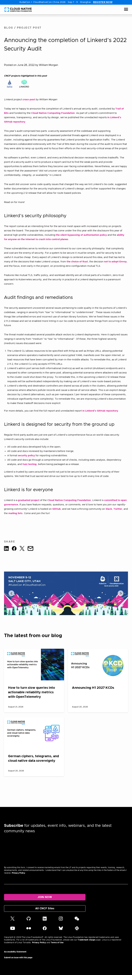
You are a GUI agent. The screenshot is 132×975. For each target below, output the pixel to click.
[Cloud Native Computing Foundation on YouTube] (12, 930)
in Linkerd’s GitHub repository (100, 411)
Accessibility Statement (15, 952)
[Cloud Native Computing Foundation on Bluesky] (61, 930)
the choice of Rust (77, 261)
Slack (109, 509)
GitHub (56, 509)
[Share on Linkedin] (6, 549)
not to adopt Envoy (115, 261)
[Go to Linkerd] (24, 84)
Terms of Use (57, 943)
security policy (26, 455)
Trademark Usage (86, 940)
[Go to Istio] (9, 84)
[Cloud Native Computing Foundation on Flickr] (28, 930)
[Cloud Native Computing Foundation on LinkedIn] (45, 920)
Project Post (29, 27)
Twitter (117, 509)
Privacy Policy (18, 873)
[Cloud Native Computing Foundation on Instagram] (61, 920)
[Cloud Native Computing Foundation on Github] (29, 920)
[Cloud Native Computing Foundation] (18, 9)
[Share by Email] (30, 549)
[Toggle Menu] (126, 9)
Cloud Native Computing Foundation (53, 113)
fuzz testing (30, 464)
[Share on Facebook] (14, 549)
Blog (8, 27)
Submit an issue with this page (18, 958)
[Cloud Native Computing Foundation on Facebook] (45, 930)
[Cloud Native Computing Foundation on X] (12, 920)
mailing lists (15, 513)
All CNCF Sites (44, 908)
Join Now (45, 897)
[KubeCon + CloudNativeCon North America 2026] (66, 593)
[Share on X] (22, 549)
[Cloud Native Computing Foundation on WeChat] (77, 920)
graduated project (28, 500)
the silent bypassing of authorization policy (81, 235)
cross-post (28, 99)
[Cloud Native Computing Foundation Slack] (77, 930)
